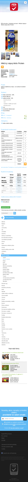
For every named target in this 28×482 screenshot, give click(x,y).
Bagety (3, 223)
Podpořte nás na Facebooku (9, 453)
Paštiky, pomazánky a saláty (8, 301)
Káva (3, 243)
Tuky (3, 334)
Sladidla (3, 325)
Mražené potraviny (6, 287)
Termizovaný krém (7, 279)
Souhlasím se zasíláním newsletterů (15, 422)
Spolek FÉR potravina (6, 433)
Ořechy (3, 297)
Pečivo (3, 303)
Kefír (4, 262)
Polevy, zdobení (5, 305)
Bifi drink (5, 264)
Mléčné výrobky (5, 255)
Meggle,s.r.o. (12, 74)
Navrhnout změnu (5, 207)
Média (2, 438)
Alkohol (3, 221)
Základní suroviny (5, 342)
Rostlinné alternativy (6, 317)
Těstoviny (4, 333)
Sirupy (3, 323)
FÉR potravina (4, 23)
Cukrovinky (4, 227)
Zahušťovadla (5, 340)
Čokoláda (4, 231)
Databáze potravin (13, 23)
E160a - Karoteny (7, 117)
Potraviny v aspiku (6, 311)
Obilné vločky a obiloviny (7, 293)
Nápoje (3, 291)
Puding (3, 315)
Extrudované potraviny (7, 237)
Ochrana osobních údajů (7, 446)
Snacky (3, 327)
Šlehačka (5, 281)
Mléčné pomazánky (7, 266)
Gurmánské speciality (6, 239)
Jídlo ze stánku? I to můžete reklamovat (12, 352)
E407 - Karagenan (7, 115)
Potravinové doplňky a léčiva (8, 309)
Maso (3, 253)
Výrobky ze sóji (5, 338)
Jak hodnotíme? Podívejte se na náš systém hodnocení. (14, 167)
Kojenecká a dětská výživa (8, 245)
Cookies (3, 448)
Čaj (2, 229)
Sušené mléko (6, 269)
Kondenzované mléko (8, 272)
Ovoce (3, 299)
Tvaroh (4, 276)
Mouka (3, 285)
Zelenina (3, 344)
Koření (3, 247)
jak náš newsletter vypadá (17, 428)
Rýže (3, 321)
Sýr (2, 331)
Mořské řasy (4, 283)
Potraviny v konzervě (7, 313)
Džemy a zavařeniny (6, 235)
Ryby (3, 319)
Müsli (3, 289)
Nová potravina (10, 217)
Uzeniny (3, 336)
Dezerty (4, 233)
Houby (3, 241)
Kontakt (3, 440)
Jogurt (4, 257)
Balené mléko (6, 274)
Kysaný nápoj (6, 271)
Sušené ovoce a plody (7, 329)
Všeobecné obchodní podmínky (8, 444)
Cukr (3, 225)
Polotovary (4, 307)
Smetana (5, 267)
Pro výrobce (4, 436)
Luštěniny (4, 251)
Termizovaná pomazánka (9, 277)
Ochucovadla (5, 295)
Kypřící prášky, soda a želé (8, 249)
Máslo (4, 260)
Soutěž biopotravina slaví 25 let (10, 363)
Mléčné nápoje (22, 23)
